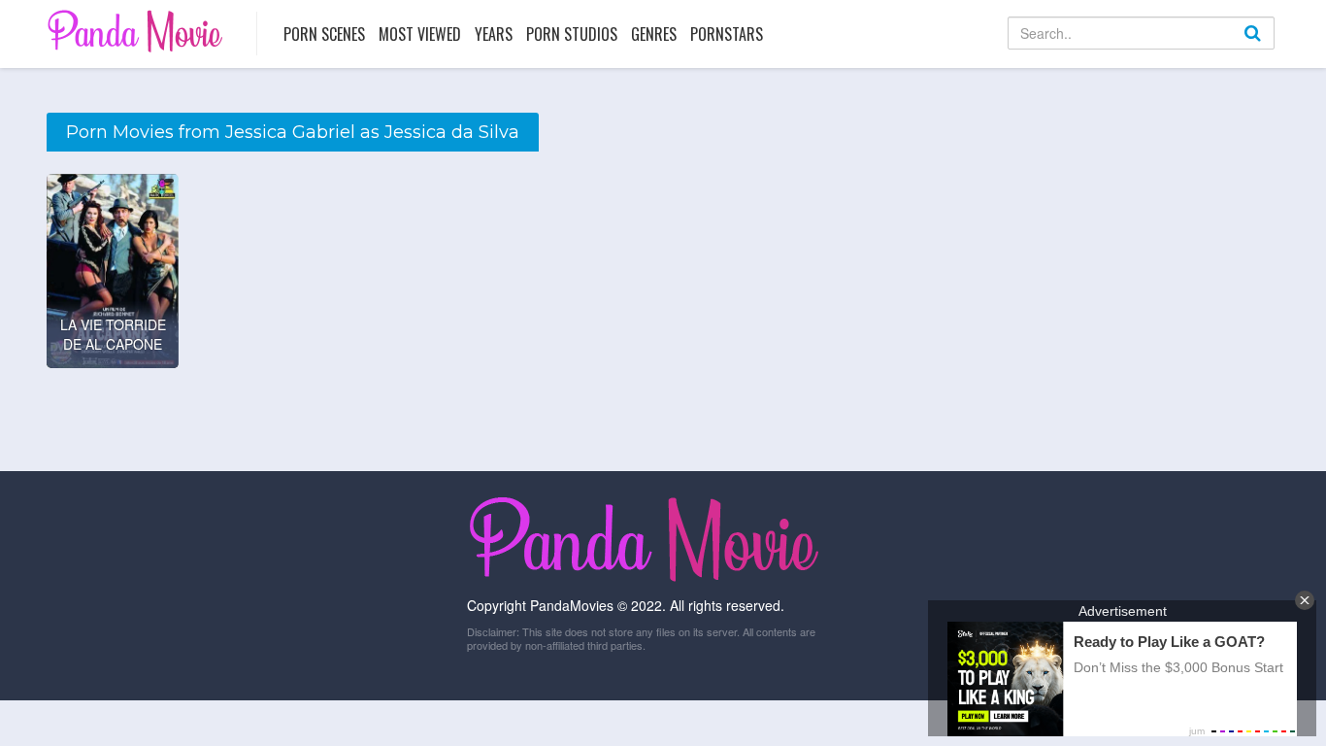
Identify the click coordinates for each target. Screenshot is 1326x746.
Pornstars (726, 34)
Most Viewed (420, 34)
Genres (654, 34)
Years (494, 34)
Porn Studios (571, 34)
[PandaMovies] (137, 30)
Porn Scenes (324, 34)
